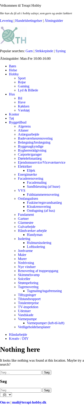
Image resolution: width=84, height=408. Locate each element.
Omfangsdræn (28, 198)
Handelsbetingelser (28, 21)
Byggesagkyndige (30, 146)
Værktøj (24, 110)
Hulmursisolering (39, 243)
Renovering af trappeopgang (38, 271)
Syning (61, 51)
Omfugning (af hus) (41, 210)
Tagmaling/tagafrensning (44, 291)
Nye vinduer (27, 267)
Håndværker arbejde (32, 231)
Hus (12, 94)
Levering (6, 21)
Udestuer (24, 311)
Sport (22, 78)
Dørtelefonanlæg (30, 158)
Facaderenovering (30, 178)
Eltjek (31, 170)
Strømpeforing (28, 283)
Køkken (23, 106)
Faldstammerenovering (43, 194)
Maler (22, 255)
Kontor (14, 114)
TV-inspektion (28, 307)
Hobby (14, 74)
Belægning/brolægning (34, 142)
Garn (29, 51)
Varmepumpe (27, 319)
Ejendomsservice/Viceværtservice (41, 162)
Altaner (23, 130)
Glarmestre (25, 223)
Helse (13, 70)
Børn (12, 66)
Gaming (23, 86)
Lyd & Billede (28, 90)
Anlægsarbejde (28, 134)
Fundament (26, 214)
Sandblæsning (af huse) (43, 186)
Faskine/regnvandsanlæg (44, 202)
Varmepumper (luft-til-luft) (45, 323)
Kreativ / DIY (19, 338)
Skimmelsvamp (29, 275)
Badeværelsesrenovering (35, 138)
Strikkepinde (44, 51)
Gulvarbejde (26, 227)
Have (22, 102)
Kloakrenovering (39, 206)
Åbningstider (54, 21)
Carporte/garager (30, 154)
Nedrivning (26, 263)
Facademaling (37, 182)
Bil (20, 98)
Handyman (35, 235)
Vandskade (25, 315)
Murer (22, 259)
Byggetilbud (17, 122)
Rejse (22, 82)
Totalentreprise (28, 303)
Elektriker (25, 166)
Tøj (11, 118)
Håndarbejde (18, 334)
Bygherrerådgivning (32, 150)
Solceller (24, 279)
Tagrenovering (28, 287)
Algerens (24, 126)
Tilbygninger (27, 295)
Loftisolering (36, 247)
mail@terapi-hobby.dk (29, 402)
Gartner (23, 218)
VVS (21, 190)
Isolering (24, 239)
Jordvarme (25, 251)
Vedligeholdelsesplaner (34, 327)
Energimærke (27, 174)
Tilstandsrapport (29, 299)
